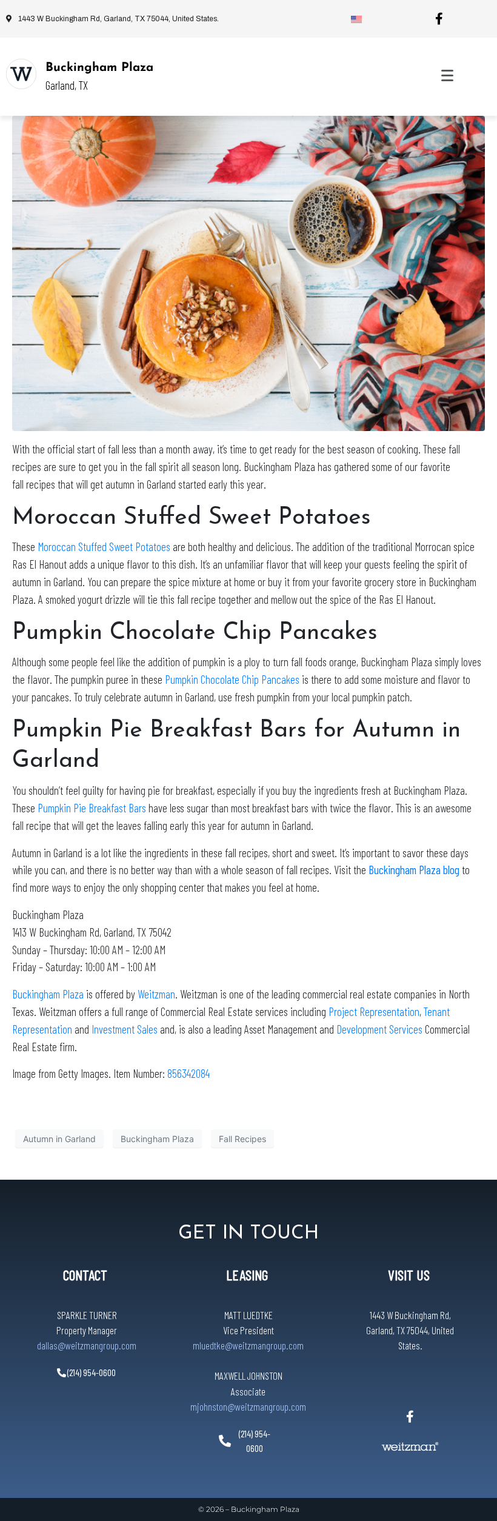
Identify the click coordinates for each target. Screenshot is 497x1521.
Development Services (379, 1029)
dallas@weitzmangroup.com (86, 1345)
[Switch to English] (356, 19)
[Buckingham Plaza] (21, 74)
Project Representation (374, 1011)
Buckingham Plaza (99, 68)
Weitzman (156, 994)
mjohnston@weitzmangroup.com (248, 1406)
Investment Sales (126, 1029)
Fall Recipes (242, 1139)
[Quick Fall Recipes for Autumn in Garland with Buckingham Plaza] (248, 272)
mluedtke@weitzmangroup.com (248, 1345)
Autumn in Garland (59, 1139)
